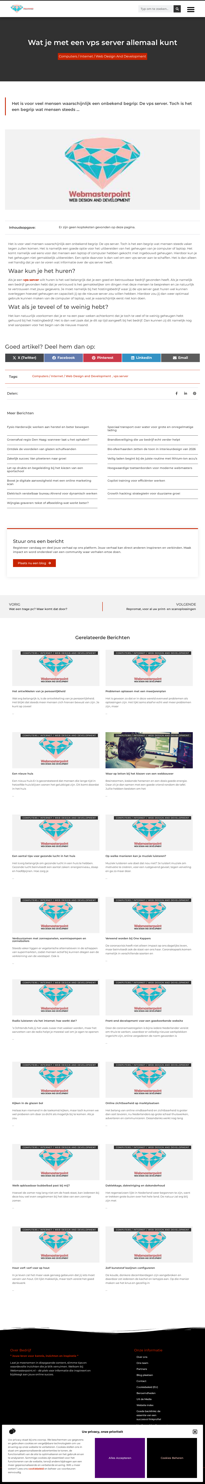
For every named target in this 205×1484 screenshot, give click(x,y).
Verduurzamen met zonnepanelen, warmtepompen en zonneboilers (49, 940)
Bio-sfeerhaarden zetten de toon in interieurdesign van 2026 (152, 449)
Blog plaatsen (145, 1375)
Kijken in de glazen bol (27, 1103)
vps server (31, 280)
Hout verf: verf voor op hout (31, 1267)
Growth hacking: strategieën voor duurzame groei (144, 493)
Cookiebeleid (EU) (147, 1387)
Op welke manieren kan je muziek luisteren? (136, 856)
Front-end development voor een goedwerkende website (144, 1020)
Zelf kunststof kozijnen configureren (130, 1267)
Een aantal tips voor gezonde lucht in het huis (43, 856)
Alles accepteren (120, 1457)
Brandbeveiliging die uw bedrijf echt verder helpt (144, 439)
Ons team (142, 1362)
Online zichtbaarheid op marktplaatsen (132, 1103)
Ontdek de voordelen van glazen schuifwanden (41, 449)
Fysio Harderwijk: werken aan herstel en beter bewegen (48, 427)
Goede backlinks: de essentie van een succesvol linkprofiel (149, 1415)
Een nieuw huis (22, 773)
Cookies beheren (172, 1457)
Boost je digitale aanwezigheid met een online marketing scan (49, 482)
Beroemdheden (146, 1393)
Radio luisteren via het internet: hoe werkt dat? (44, 1020)
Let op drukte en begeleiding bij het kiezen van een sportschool (45, 469)
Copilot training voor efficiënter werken (136, 480)
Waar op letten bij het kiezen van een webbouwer (139, 773)
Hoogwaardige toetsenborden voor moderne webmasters (150, 468)
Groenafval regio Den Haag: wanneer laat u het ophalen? (48, 439)
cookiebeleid (36, 1468)
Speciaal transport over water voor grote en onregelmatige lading (150, 428)
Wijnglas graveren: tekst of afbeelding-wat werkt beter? (48, 503)
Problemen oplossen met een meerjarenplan (136, 691)
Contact (141, 1381)
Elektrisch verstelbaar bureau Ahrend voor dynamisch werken (52, 493)
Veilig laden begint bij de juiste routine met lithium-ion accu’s (152, 458)
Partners (142, 1368)
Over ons (142, 1356)
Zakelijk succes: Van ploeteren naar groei (36, 458)
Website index (145, 1405)
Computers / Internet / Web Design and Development (102, 56)
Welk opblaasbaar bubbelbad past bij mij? (41, 1185)
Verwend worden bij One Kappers (128, 938)
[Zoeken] (177, 8)
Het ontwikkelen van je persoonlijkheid (38, 691)
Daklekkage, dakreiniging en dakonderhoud (135, 1185)
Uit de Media (144, 1399)
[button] (195, 1432)
